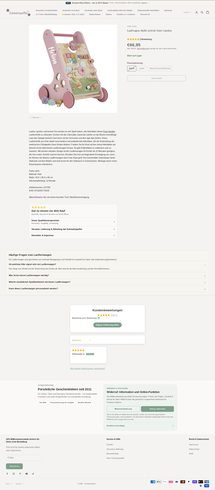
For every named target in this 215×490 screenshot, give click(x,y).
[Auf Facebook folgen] (7, 473)
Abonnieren (14, 466)
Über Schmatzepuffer (115, 458)
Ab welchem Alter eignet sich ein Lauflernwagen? (32, 264)
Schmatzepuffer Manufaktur (148, 10)
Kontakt (110, 445)
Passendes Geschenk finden (46, 10)
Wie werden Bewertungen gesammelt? (87, 369)
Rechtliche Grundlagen (140, 425)
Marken (109, 14)
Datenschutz (194, 449)
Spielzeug (168, 10)
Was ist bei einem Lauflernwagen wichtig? (29, 275)
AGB (191, 454)
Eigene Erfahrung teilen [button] (107, 325)
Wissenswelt (145, 14)
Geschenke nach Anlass (93, 10)
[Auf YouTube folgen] (26, 473)
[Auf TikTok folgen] (33, 473)
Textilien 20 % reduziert (126, 14)
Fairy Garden (109, 131)
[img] (78, 350)
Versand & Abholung (115, 449)
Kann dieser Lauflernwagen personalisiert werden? (33, 289)
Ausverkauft (156, 78)
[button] (133, 39)
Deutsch (186, 12)
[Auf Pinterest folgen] (20, 473)
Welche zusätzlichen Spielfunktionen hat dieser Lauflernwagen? (39, 282)
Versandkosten (143, 48)
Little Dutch (131, 26)
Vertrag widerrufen (157, 409)
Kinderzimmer (95, 14)
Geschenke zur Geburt (71, 10)
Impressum (193, 445)
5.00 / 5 (114, 315)
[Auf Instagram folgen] (13, 473)
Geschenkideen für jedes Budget (120, 10)
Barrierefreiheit (113, 454)
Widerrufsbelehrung (123, 409)
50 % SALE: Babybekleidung (46, 14)
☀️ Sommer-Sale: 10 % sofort (73, 14)
